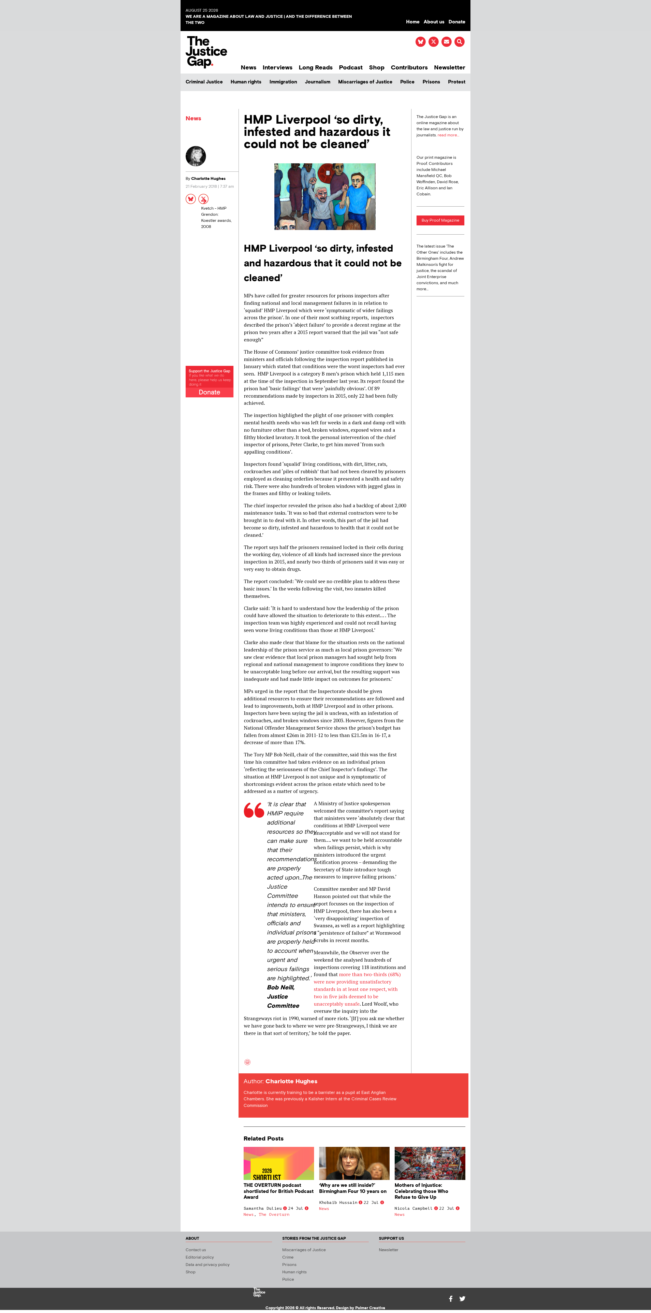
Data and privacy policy (208, 1264)
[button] (459, 42)
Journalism (317, 82)
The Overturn (274, 1214)
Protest (456, 82)
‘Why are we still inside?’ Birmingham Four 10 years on (353, 1188)
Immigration (283, 82)
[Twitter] (462, 1299)
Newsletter (449, 67)
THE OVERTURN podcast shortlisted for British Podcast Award (279, 1191)
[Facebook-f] (451, 1299)
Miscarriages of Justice (365, 82)
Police (407, 82)
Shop (376, 67)
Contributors (409, 67)
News (248, 67)
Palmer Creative (370, 1308)
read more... (448, 135)
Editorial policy (200, 1257)
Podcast (351, 67)
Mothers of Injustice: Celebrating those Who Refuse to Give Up (421, 1191)
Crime (287, 1257)
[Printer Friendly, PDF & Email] (247, 1064)
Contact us (196, 1250)
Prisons (431, 82)
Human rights (246, 82)
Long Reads (316, 67)
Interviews (277, 67)
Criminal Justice (204, 82)
